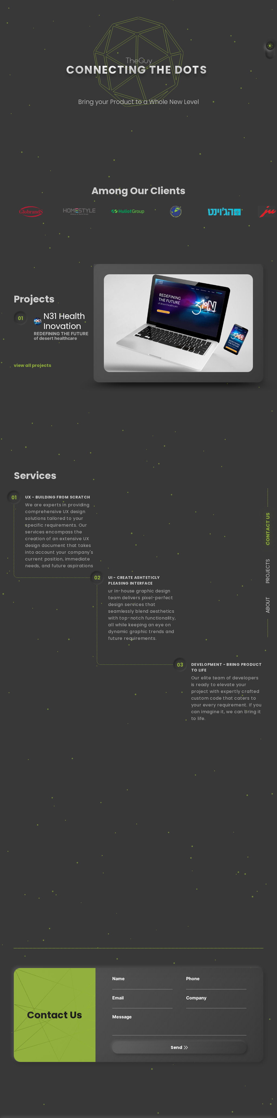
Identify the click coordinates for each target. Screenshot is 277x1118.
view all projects (32, 365)
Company (196, 997)
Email (118, 997)
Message (122, 1016)
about (267, 605)
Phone (193, 978)
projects (267, 571)
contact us (267, 529)
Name (118, 978)
